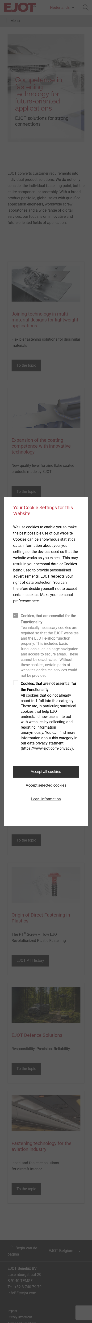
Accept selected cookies (46, 785)
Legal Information (46, 799)
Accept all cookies (46, 772)
